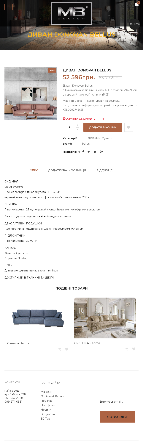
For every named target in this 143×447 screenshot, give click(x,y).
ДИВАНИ (94, 138)
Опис (34, 170)
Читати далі (60, 349)
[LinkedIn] (95, 151)
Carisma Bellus (18, 343)
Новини (46, 409)
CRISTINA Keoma (87, 343)
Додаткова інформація (67, 170)
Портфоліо (48, 405)
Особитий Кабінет (53, 396)
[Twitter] (89, 151)
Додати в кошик (102, 127)
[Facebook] (83, 151)
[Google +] (101, 151)
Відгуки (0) (105, 170)
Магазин (46, 391)
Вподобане (48, 414)
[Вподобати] (128, 127)
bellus (86, 143)
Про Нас (46, 400)
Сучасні (107, 138)
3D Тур (45, 418)
